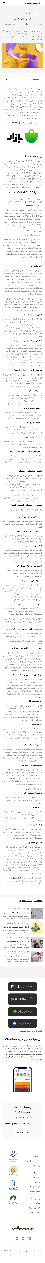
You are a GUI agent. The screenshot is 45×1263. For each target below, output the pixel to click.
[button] (4, 3)
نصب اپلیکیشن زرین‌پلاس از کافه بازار (27, 123)
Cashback (28, 206)
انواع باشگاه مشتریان (33, 789)
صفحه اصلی (38, 13)
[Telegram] (17, 1238)
